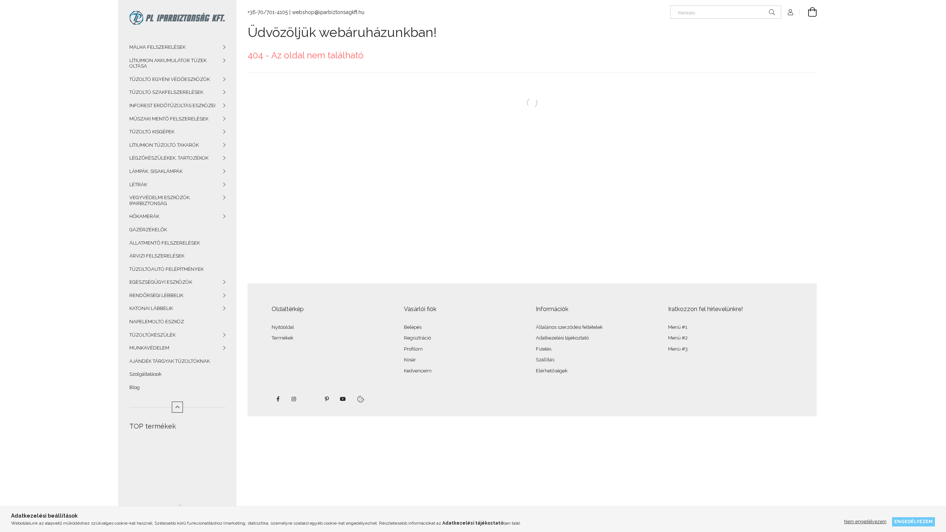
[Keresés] (772, 12)
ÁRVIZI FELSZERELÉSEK (156, 256)
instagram (294, 399)
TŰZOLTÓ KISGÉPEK (151, 131)
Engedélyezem (913, 521)
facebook (278, 399)
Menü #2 (678, 338)
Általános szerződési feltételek (569, 327)
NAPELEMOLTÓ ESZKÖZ (156, 321)
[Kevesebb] (177, 407)
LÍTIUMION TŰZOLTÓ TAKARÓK (164, 145)
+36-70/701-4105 (268, 12)
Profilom (413, 349)
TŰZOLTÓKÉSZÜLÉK (152, 335)
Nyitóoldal (283, 327)
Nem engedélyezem (865, 521)
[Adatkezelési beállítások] (360, 399)
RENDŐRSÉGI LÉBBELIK (156, 295)
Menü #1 (677, 327)
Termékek (282, 338)
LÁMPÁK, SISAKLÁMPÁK (156, 171)
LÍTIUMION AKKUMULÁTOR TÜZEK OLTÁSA (168, 63)
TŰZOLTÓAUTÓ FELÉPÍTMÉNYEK (166, 269)
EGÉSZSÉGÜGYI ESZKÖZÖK (160, 282)
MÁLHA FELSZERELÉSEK (157, 47)
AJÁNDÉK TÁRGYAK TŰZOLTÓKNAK (169, 361)
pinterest (326, 399)
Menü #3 (678, 349)
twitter (310, 399)
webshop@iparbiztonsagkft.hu (328, 12)
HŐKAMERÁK (144, 216)
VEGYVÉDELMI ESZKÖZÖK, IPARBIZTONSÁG (160, 200)
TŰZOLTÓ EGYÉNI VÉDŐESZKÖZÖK (169, 79)
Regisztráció (417, 338)
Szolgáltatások (145, 374)
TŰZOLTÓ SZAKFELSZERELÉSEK (166, 92)
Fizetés (543, 349)
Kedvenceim (418, 371)
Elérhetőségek (552, 371)
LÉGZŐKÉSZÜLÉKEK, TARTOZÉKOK (168, 158)
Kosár (410, 359)
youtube (343, 399)
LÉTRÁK (138, 184)
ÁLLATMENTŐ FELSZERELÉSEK (164, 243)
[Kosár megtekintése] (808, 12)
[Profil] (790, 12)
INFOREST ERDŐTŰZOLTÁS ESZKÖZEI (172, 105)
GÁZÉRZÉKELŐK (148, 229)
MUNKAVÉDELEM (149, 348)
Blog (134, 387)
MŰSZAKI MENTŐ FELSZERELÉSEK (168, 119)
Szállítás (545, 359)
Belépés (413, 327)
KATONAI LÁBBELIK (151, 308)
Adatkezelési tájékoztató (562, 338)
